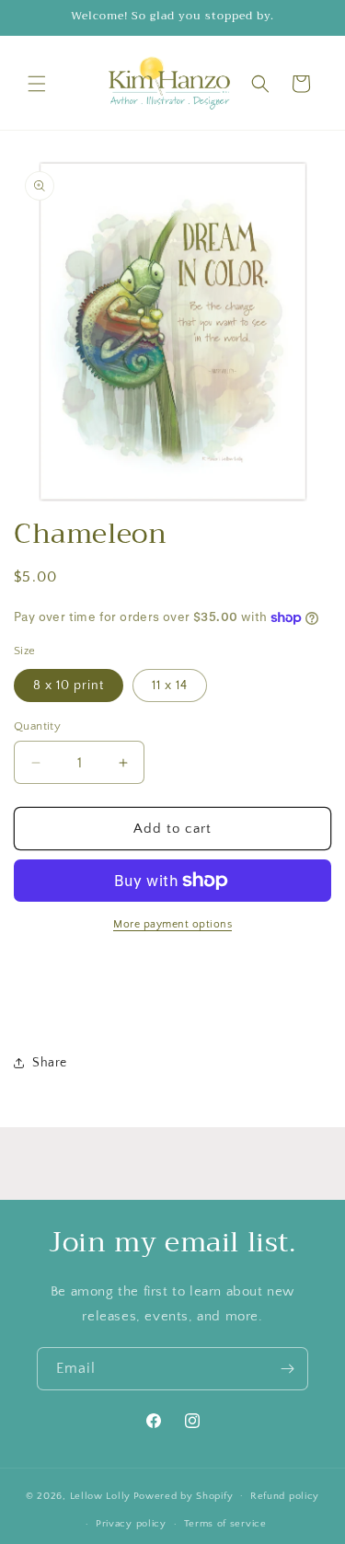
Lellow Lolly (100, 1495)
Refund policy (284, 1496)
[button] (37, 83)
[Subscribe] (287, 1368)
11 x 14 (170, 685)
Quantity (37, 726)
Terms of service (225, 1523)
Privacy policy (131, 1523)
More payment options (172, 924)
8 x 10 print (68, 685)
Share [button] (49, 1062)
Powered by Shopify (183, 1495)
